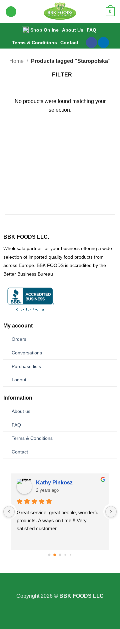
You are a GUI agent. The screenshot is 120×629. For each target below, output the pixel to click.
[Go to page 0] (49, 555)
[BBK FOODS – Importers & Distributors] (60, 11)
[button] (11, 11)
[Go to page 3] (65, 555)
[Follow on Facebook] (91, 42)
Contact (69, 42)
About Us (72, 30)
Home (16, 61)
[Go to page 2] (60, 555)
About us (21, 411)
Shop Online (44, 30)
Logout (19, 379)
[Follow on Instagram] (60, 587)
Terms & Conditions (34, 42)
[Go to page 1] (54, 555)
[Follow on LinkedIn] (103, 42)
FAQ (91, 30)
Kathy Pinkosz (54, 482)
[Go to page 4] (70, 555)
